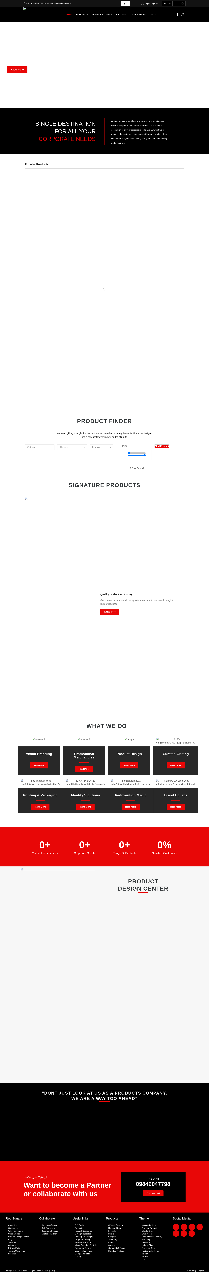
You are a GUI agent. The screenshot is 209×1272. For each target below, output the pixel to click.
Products (82, 15)
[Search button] (183, 3)
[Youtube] (184, 1233)
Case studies (139, 15)
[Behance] (199, 1227)
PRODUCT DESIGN (102, 15)
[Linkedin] (176, 1233)
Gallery (121, 15)
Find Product (162, 446)
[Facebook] (177, 15)
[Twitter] (184, 1227)
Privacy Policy (50, 1271)
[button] (2, 65)
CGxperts (200, 1271)
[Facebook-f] (176, 1227)
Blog (154, 15)
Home (69, 15)
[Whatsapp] (192, 1233)
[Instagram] (182, 15)
